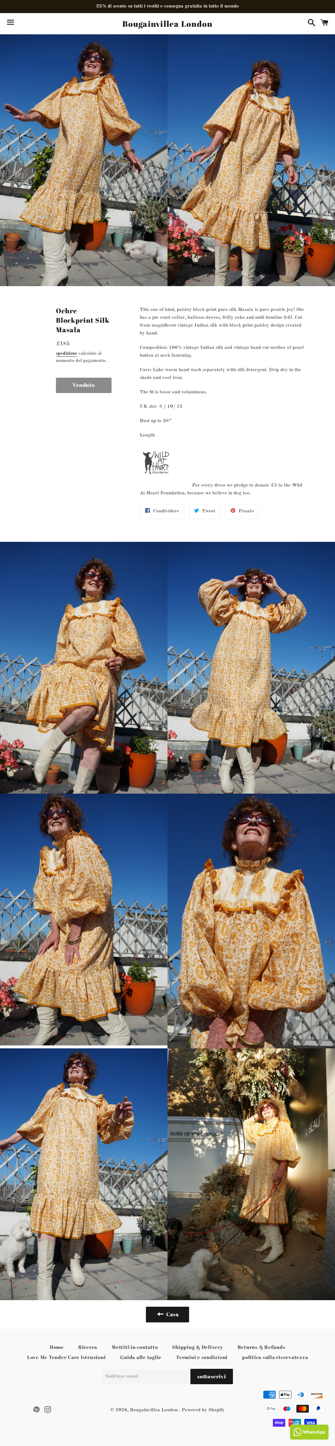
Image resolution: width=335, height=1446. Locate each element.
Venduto (84, 384)
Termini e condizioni (202, 1357)
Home (57, 1347)
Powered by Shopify (203, 1410)
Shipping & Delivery (197, 1347)
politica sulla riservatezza (275, 1357)
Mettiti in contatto (135, 1347)
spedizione (66, 353)
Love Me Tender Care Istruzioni (66, 1357)
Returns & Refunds (262, 1347)
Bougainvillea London (167, 23)
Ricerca (87, 1347)
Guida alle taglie (141, 1357)
